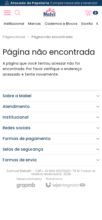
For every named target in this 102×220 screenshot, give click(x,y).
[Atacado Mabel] (49, 12)
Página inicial (14, 36)
